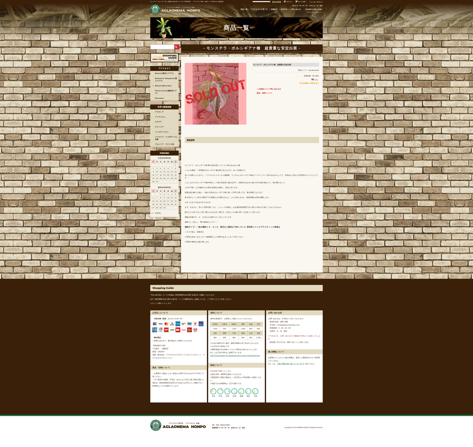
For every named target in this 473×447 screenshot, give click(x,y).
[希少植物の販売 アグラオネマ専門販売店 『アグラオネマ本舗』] (174, 14)
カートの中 (302, 2)
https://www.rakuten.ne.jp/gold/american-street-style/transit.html (235, 356)
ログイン (289, 2)
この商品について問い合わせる (269, 89)
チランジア (159, 127)
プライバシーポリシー (314, 12)
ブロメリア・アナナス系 (164, 144)
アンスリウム (160, 117)
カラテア (158, 122)
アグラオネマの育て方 (259, 9)
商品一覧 (244, 9)
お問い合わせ (295, 9)
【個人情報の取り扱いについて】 (290, 364)
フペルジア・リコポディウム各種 (166, 138)
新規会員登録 (276, 2)
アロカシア (159, 112)
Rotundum (159, 98)
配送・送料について (264, 93)
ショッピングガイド (316, 2)
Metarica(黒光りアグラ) (164, 73)
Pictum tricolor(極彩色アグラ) (166, 92)
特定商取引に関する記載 (313, 9)
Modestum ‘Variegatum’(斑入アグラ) (166, 79)
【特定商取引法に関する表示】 (186, 295)
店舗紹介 (274, 9)
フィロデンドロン (162, 132)
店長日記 (284, 9)
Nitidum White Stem (163, 86)
